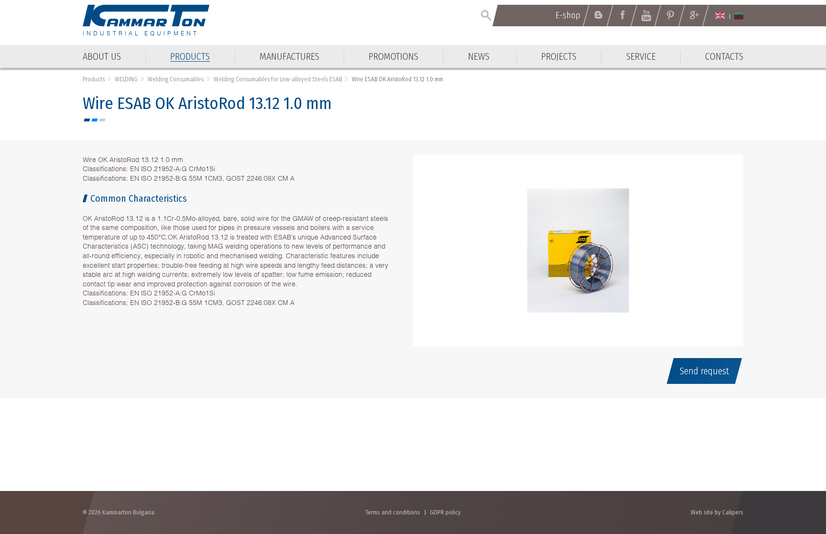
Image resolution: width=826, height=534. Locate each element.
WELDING (126, 79)
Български (738, 16)
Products (94, 79)
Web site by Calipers (717, 512)
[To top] (795, 475)
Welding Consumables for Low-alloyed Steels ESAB (278, 79)
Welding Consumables (176, 79)
